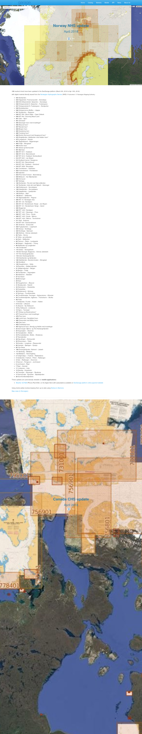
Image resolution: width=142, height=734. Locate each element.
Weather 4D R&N (21, 383)
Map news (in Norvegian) (20, 391)
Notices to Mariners (57, 388)
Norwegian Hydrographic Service (51, 94)
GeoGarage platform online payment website (88, 383)
